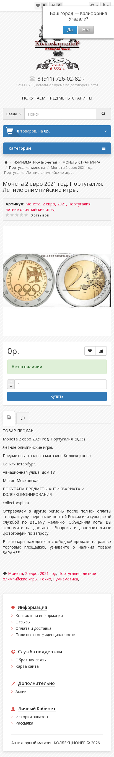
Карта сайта (27, 666)
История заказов (31, 716)
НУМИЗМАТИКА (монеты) (35, 162)
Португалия (69, 573)
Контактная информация (39, 615)
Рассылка (24, 723)
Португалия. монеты (27, 167)
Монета (15, 573)
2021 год (48, 573)
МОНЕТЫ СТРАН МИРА (81, 162)
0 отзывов (40, 215)
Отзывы (22, 622)
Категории (20, 148)
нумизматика (65, 579)
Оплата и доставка (33, 628)
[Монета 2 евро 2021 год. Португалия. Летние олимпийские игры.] (57, 280)
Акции (21, 691)
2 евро (31, 573)
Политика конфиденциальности (45, 634)
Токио (45, 579)
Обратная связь (30, 659)
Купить (57, 396)
